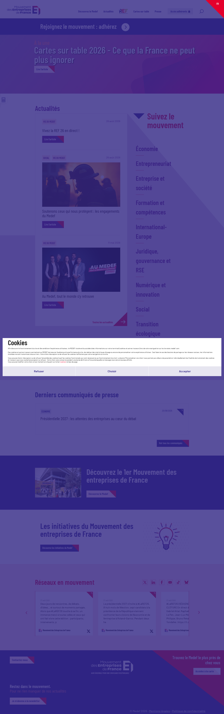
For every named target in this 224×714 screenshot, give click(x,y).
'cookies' (63, 362)
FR (217, 3)
